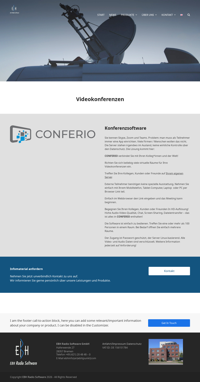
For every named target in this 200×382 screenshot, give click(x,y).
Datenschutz (134, 344)
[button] (188, 15)
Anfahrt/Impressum (114, 344)
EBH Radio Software (34, 377)
